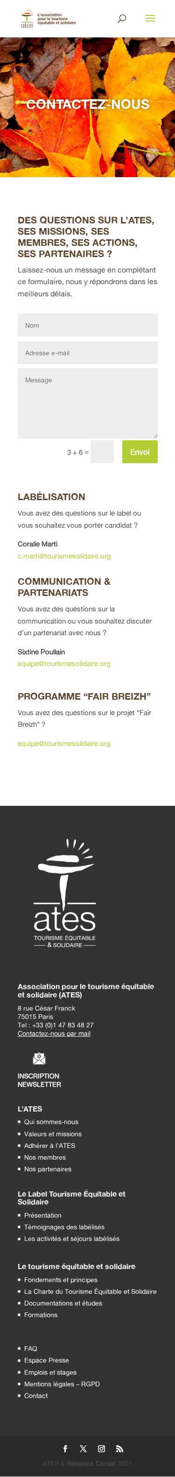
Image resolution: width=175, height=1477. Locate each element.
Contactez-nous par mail (54, 1033)
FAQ (30, 1348)
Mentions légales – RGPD (62, 1384)
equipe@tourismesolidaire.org (64, 663)
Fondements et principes (61, 1279)
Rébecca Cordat (91, 1463)
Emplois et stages (50, 1372)
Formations (40, 1315)
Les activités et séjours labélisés (71, 1238)
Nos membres (45, 1157)
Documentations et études (63, 1303)
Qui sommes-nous (51, 1122)
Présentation (43, 1215)
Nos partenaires (47, 1169)
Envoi (140, 452)
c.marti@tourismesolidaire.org (64, 556)
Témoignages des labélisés (64, 1227)
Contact (36, 1395)
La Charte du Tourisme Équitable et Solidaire (90, 1291)
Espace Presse (46, 1360)
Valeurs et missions (53, 1134)
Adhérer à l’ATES (49, 1145)
